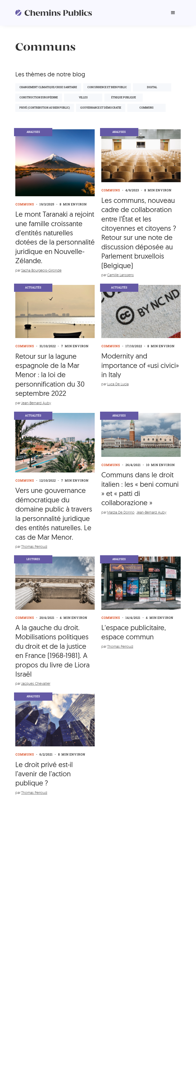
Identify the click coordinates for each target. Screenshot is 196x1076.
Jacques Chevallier (35, 683)
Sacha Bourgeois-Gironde (41, 270)
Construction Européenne (38, 97)
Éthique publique (123, 97)
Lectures (33, 559)
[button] (173, 12)
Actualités (33, 287)
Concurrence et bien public (107, 87)
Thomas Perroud (34, 546)
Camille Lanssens (120, 275)
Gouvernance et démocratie (100, 107)
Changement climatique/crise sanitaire (48, 87)
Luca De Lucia (118, 384)
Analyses (33, 132)
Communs (24, 204)
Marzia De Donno (120, 512)
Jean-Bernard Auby (36, 403)
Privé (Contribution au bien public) (44, 107)
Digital (152, 87)
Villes (83, 97)
